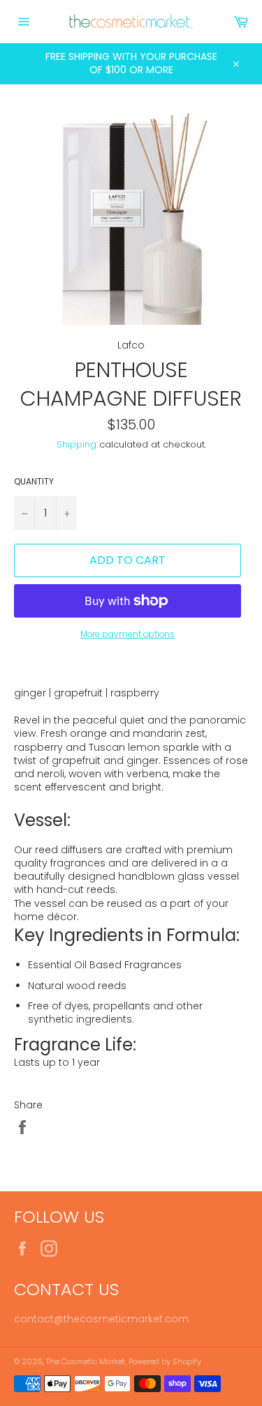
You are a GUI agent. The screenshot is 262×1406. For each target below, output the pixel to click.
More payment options (127, 634)
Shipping (76, 444)
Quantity (34, 481)
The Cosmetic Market (85, 1361)
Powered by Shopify (165, 1361)
